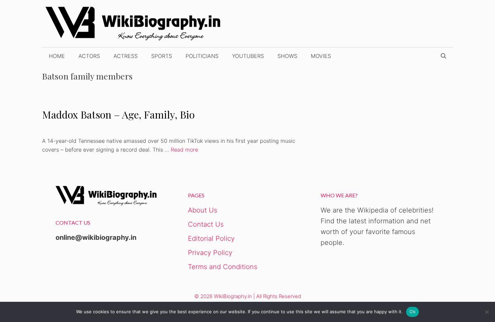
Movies (321, 56)
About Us (202, 210)
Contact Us (206, 224)
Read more (184, 149)
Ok (412, 311)
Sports (161, 56)
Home (57, 56)
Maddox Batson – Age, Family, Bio (118, 114)
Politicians (202, 56)
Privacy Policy (210, 253)
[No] (486, 312)
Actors (89, 56)
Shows (287, 56)
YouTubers (248, 56)
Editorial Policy (211, 238)
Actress (125, 56)
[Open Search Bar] (443, 55)
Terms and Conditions (222, 267)
